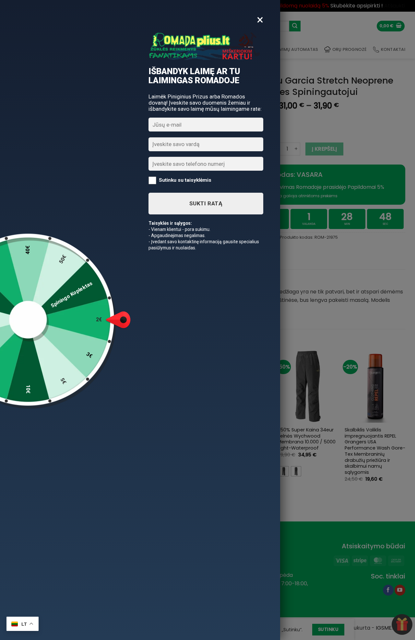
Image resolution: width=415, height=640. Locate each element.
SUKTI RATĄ (205, 203)
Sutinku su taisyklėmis (185, 180)
